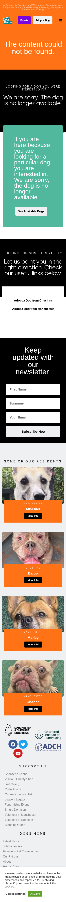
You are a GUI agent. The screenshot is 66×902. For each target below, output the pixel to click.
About (7, 861)
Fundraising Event (17, 804)
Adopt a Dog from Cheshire (33, 300)
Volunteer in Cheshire (19, 819)
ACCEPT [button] (35, 893)
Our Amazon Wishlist (18, 794)
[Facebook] (13, 744)
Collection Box (14, 789)
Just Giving (12, 784)
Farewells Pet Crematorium (20, 851)
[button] (60, 20)
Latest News (11, 841)
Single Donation (15, 809)
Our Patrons (11, 856)
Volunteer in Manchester (20, 814)
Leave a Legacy (15, 799)
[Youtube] (18, 753)
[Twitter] (23, 744)
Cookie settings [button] (15, 893)
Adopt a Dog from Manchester (33, 308)
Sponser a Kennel (16, 774)
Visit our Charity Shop (19, 779)
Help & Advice (12, 866)
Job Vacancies (12, 846)
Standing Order (15, 824)
